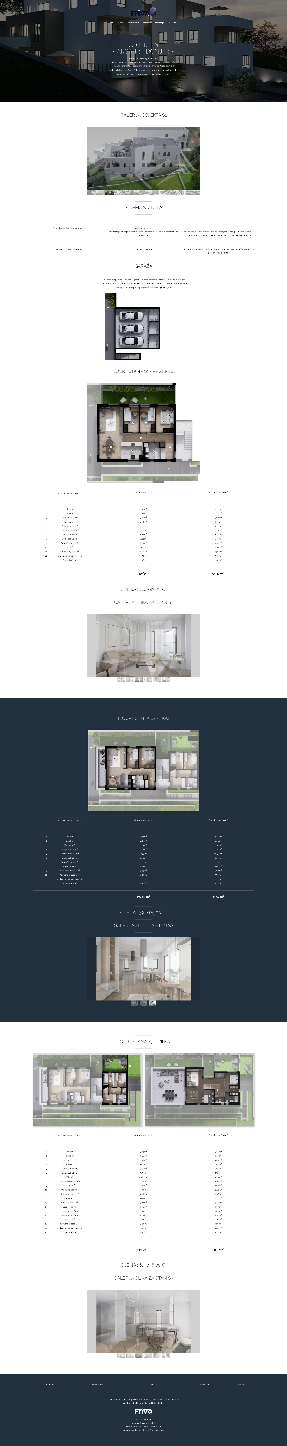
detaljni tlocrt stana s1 (68, 493)
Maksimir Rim (133, 23)
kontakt (50, 1384)
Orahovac (147, 23)
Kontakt (172, 23)
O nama (121, 23)
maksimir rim (97, 1384)
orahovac (153, 1384)
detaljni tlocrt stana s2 (68, 821)
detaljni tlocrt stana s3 (68, 1136)
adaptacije (204, 1384)
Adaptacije (159, 23)
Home (112, 23)
